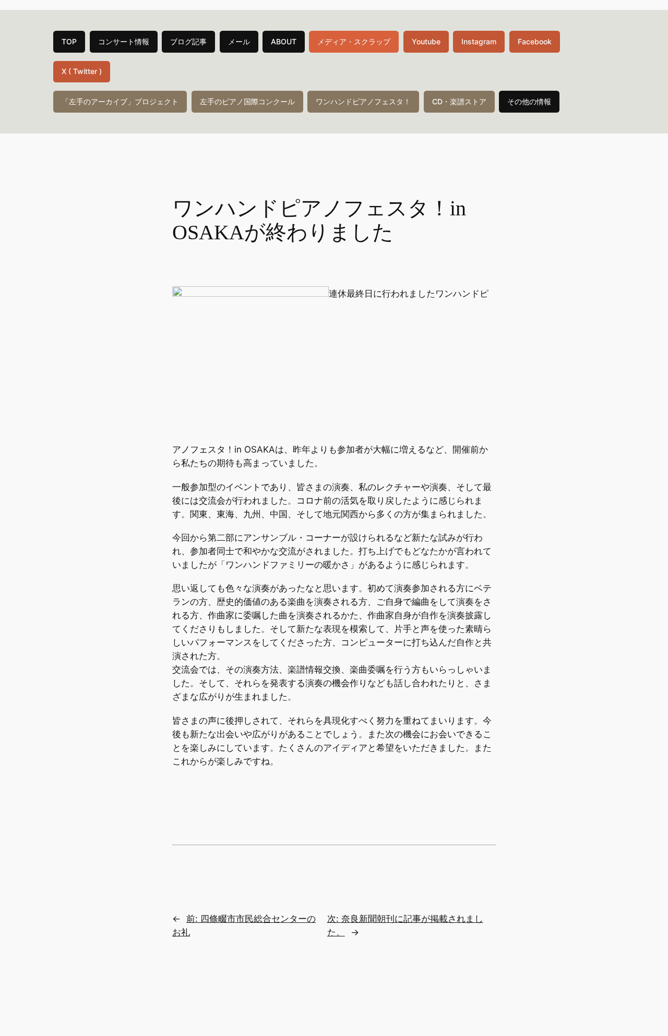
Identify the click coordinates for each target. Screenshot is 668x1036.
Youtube (426, 41)
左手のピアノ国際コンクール (247, 101)
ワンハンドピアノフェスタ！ (363, 101)
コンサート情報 (123, 41)
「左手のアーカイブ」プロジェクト (120, 101)
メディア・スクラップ (353, 41)
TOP (69, 41)
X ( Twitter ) (82, 71)
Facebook (535, 41)
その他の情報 (529, 101)
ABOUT (283, 41)
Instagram (478, 41)
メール (239, 41)
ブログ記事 (188, 41)
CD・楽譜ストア (459, 101)
